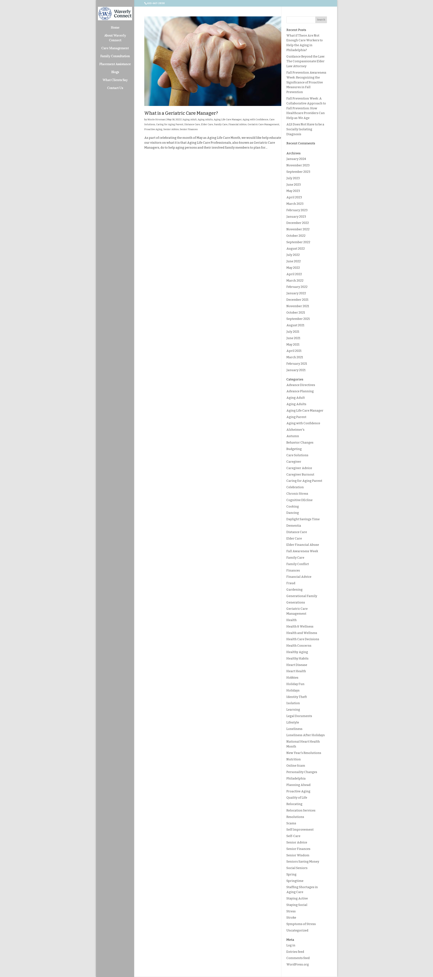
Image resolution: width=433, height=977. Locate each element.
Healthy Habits (297, 658)
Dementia (293, 526)
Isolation (293, 703)
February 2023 (296, 210)
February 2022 (296, 287)
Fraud (290, 583)
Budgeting (294, 449)
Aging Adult (190, 119)
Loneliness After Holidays (305, 735)
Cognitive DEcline (299, 500)
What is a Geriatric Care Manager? (181, 113)
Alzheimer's (295, 430)
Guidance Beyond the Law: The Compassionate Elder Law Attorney (305, 61)
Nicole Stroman (156, 119)
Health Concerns (298, 645)
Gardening (294, 589)
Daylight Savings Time (303, 519)
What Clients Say (115, 80)
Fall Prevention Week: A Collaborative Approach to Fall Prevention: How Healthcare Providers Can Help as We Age (306, 108)
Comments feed (298, 958)
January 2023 (296, 216)
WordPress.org (297, 964)
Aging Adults (205, 119)
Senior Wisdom (297, 855)
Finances (293, 570)
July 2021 (292, 332)
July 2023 (293, 178)
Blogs (115, 72)
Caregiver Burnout (300, 474)
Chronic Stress (297, 494)
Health (291, 620)
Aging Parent (296, 417)
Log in (290, 945)
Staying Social (296, 905)
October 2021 (295, 312)
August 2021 (295, 325)
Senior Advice (171, 129)
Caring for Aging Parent (169, 124)
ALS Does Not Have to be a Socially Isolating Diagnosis (305, 129)
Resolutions (295, 817)
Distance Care (192, 124)
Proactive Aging (153, 129)
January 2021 (295, 370)
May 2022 (293, 268)
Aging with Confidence (255, 119)
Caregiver (293, 462)
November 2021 (297, 306)
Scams (291, 823)
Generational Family (301, 596)
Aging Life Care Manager (228, 119)
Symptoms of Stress (301, 924)
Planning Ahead (298, 785)
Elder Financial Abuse (302, 545)
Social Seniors (296, 868)
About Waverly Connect (115, 37)
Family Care (220, 124)
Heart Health (296, 671)
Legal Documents (299, 716)
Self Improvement (300, 829)
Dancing (292, 513)
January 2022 (296, 293)
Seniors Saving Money (302, 861)
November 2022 (298, 229)
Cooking (292, 506)
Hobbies (292, 677)
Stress (291, 911)
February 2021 (296, 364)
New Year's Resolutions (303, 753)
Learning (293, 709)
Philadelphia (296, 778)
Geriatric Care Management (263, 124)
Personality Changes (301, 772)
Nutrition (293, 759)
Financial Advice (238, 124)
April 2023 (294, 197)
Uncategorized (297, 930)
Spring (291, 874)
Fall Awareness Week (302, 551)
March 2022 (294, 280)
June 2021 (293, 338)
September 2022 (298, 242)
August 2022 (295, 248)
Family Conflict (297, 564)
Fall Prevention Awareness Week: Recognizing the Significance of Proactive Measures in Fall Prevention (306, 82)
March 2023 (294, 204)
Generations (295, 602)
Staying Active (297, 898)
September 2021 (298, 319)
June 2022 (293, 261)
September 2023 (298, 172)
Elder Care (207, 124)
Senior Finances (189, 129)
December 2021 (297, 300)
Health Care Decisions (302, 639)
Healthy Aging (297, 652)
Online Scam (295, 765)
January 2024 (296, 159)
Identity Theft (296, 697)
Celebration (295, 487)
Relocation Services (300, 810)
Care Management (115, 48)
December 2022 (297, 223)
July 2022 (293, 255)
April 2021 (293, 351)
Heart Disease (296, 665)
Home (115, 27)
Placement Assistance (115, 64)
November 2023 (298, 165)
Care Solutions (297, 455)
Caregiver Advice (299, 468)
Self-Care (293, 836)
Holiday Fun (295, 684)
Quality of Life (296, 797)
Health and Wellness (301, 633)
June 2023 (293, 184)
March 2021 (294, 357)
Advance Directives (300, 385)
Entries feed (295, 952)
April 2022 (294, 274)
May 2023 (293, 191)
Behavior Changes (299, 442)
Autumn (292, 436)
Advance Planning (300, 391)
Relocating (294, 804)
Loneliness (294, 729)
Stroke (291, 917)
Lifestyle (292, 722)
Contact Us (115, 88)
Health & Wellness (299, 626)
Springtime (294, 881)
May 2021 (292, 344)
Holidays (293, 690)
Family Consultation (115, 56)
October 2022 (295, 236)
